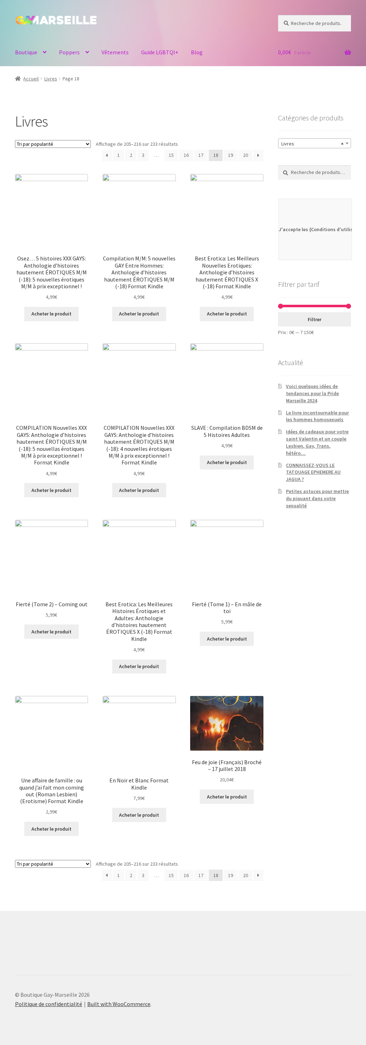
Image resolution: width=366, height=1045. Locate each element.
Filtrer (314, 319)
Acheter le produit (51, 313)
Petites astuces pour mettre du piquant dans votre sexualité (317, 498)
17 (200, 155)
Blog (197, 52)
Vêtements (115, 52)
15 (171, 155)
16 (186, 155)
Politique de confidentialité (48, 1003)
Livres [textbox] (312, 143)
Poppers (69, 52)
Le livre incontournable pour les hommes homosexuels (317, 416)
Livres (50, 78)
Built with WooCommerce (118, 1003)
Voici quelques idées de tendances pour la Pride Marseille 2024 (312, 393)
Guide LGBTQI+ (159, 52)
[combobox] (314, 143)
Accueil (31, 78)
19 (230, 155)
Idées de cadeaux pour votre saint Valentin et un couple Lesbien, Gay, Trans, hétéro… (317, 442)
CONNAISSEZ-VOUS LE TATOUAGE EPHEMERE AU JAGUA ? (313, 472)
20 (245, 155)
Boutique (26, 52)
